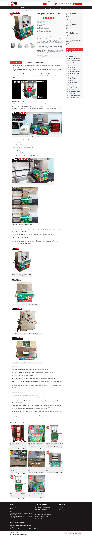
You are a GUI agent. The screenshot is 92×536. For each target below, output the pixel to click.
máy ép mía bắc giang (52, 40)
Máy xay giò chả (73, 82)
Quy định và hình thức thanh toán (42, 516)
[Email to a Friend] (43, 56)
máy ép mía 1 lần (47, 38)
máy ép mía (42, 38)
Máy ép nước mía (16, 401)
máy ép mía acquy (54, 38)
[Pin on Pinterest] (45, 56)
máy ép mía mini (52, 47)
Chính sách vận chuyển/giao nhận (42, 507)
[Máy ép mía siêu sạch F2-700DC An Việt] (54, 458)
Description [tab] (16, 62)
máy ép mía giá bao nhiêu (47, 43)
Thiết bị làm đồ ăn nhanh (74, 95)
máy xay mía (49, 52)
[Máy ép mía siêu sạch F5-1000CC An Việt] (18, 458)
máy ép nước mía (43, 52)
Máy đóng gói (72, 86)
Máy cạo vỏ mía (73, 65)
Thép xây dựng (71, 54)
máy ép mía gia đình (56, 43)
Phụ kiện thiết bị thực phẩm (75, 87)
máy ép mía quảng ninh (48, 50)
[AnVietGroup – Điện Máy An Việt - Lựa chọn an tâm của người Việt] (15, 4)
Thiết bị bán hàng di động (74, 89)
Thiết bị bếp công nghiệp (74, 91)
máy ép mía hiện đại (45, 46)
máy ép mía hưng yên (54, 46)
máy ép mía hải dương (53, 45)
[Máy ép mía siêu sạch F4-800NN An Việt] (54, 433)
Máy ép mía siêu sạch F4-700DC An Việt (18, 494)
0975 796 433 (76, 33)
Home (12, 10)
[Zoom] (12, 40)
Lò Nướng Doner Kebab (74, 60)
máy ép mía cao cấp (53, 41)
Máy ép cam (72, 67)
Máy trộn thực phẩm (74, 75)
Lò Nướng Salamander (74, 62)
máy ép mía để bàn (55, 42)
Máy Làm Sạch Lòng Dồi (74, 71)
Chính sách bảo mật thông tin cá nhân (43, 514)
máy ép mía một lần (59, 47)
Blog (17, 1)
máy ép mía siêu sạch (57, 50)
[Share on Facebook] (38, 56)
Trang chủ (12, 1)
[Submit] (45, 4)
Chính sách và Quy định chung (41, 518)
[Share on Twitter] (41, 56)
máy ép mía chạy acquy (46, 42)
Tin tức (60, 509)
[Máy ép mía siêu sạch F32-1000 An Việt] (36, 433)
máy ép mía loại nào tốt (44, 47)
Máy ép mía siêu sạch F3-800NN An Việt (36, 469)
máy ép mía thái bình (50, 51)
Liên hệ (21, 1)
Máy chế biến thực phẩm (29, 10)
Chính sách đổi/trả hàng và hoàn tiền (43, 512)
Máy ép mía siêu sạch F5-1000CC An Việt (18, 469)
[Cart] (74, 4)
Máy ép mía (72, 69)
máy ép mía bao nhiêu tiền (44, 41)
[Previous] (12, 27)
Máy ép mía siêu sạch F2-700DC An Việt (54, 469)
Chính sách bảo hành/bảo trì (41, 509)
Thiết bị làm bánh (72, 93)
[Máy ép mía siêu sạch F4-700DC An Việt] (18, 483)
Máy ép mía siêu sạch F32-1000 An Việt (36, 444)
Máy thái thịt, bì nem (74, 73)
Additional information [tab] (34, 62)
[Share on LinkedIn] (47, 56)
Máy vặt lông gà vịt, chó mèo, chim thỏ (74, 77)
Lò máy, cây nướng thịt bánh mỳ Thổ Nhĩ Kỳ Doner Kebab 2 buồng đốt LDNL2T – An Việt (17, 445)
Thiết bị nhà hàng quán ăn (74, 97)
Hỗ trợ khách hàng (63, 512)
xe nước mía (54, 52)
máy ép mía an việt (44, 40)
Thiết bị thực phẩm (19, 10)
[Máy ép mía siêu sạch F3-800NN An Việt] (36, 458)
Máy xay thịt (72, 84)
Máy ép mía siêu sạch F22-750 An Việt (36, 494)
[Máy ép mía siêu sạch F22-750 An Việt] (36, 483)
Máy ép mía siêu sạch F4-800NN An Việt (54, 444)
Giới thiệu (70, 51)
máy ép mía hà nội (44, 45)
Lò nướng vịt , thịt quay (74, 63)
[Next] (33, 27)
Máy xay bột (72, 80)
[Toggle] (82, 53)
